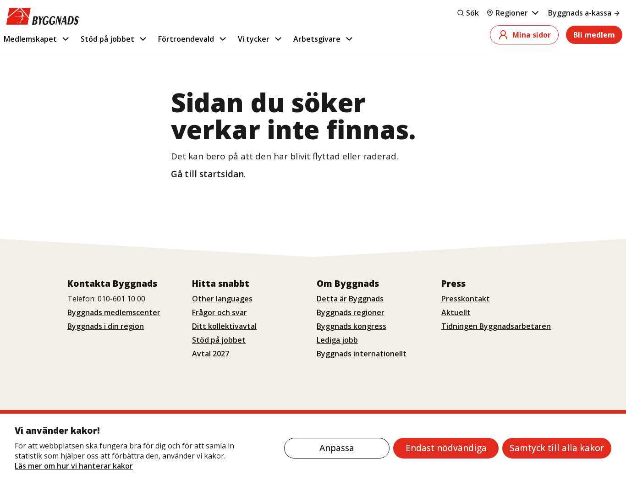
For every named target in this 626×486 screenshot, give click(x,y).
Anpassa (336, 448)
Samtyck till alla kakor (557, 448)
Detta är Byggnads (350, 299)
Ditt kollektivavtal (224, 326)
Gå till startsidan (207, 174)
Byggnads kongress (351, 326)
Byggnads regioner (350, 312)
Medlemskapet (30, 39)
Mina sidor (531, 35)
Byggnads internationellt (361, 354)
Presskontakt (465, 299)
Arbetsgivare (316, 39)
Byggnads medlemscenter (113, 312)
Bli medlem (594, 35)
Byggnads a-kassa (579, 13)
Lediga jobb (337, 340)
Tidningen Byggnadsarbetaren (496, 326)
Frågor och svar (219, 312)
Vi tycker (253, 39)
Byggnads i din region (105, 326)
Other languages (222, 299)
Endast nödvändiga (446, 448)
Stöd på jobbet (107, 39)
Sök (472, 13)
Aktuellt (456, 312)
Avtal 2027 (210, 354)
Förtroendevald (186, 39)
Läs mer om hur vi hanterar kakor (74, 466)
